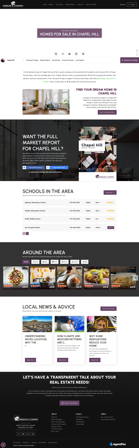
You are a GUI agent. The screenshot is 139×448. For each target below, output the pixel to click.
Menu (133, 4)
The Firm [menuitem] (59, 4)
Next (135, 278)
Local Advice (80, 60)
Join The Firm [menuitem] (91, 4)
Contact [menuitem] (80, 4)
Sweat (65, 262)
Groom (75, 262)
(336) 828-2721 (26, 423)
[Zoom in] (137, 50)
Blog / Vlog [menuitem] (55, 431)
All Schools (109, 192)
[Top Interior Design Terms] (46, 102)
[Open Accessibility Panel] (3, 445)
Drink (36, 262)
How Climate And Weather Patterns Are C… (69, 339)
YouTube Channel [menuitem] (56, 429)
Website (111, 227)
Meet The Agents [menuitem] (56, 419)
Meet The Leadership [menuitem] (58, 422)
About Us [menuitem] (54, 417)
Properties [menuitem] (69, 4)
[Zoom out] (137, 53)
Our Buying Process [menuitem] (82, 417)
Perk (55, 262)
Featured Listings (32, 60)
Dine (26, 262)
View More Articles (108, 308)
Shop (45, 262)
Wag (85, 262)
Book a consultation (71, 403)
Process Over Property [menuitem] (58, 424)
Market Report (45, 60)
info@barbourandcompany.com (26, 429)
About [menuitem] (51, 4)
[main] (69, 190)
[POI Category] (56, 53)
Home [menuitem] (45, 4)
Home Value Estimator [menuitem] (108, 419)
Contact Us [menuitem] (26, 442)
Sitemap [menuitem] (34, 442)
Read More (30, 360)
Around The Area (68, 60)
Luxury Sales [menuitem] (80, 424)
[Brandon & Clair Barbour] (3, 60)
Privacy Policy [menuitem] (52, 442)
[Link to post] (37, 324)
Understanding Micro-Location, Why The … (36, 339)
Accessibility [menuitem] (42, 442)
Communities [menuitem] (80, 422)
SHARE (25, 268)
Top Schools (56, 60)
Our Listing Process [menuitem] (107, 417)
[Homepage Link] (13, 4)
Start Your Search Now (107, 112)
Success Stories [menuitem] (56, 426)
